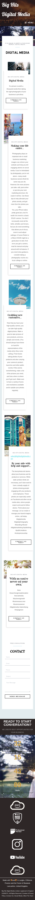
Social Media (18, 896)
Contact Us (10, 896)
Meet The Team (28, 896)
